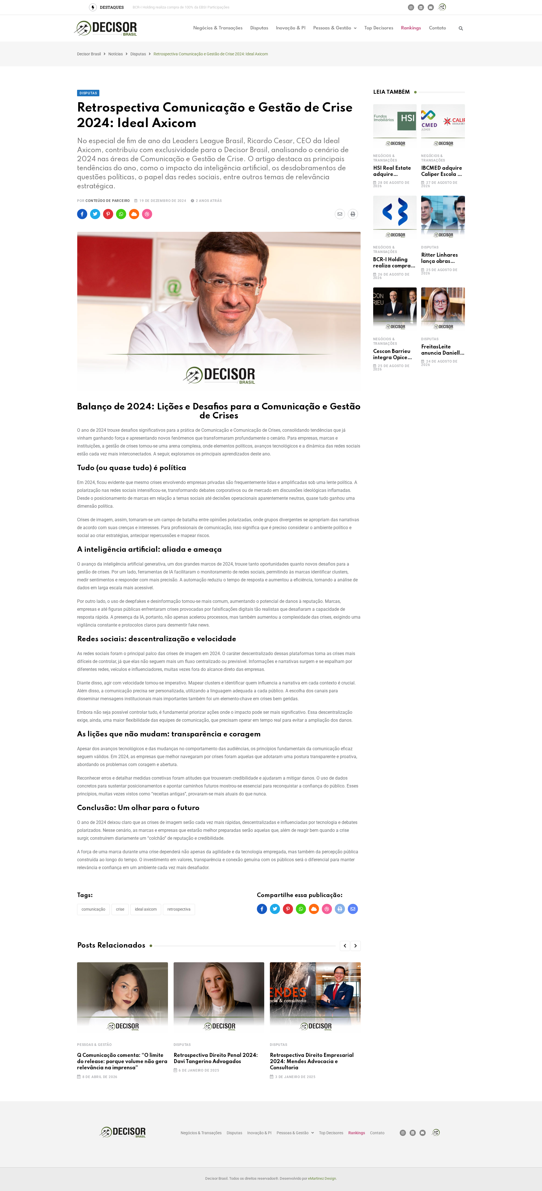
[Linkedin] (421, 7)
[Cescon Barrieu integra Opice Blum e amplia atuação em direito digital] (395, 309)
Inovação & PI (290, 28)
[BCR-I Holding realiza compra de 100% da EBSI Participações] (395, 217)
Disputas (259, 28)
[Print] (353, 214)
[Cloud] (134, 214)
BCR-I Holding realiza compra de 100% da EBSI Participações (181, 7)
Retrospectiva (179, 909)
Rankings (411, 28)
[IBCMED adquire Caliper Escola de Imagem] (443, 126)
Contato (437, 28)
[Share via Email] (340, 214)
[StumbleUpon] (147, 214)
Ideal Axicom (146, 909)
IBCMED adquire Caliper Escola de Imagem (442, 175)
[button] (334, 28)
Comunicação (93, 909)
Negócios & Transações (217, 28)
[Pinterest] (108, 214)
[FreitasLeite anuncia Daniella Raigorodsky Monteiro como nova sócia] (443, 309)
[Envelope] (431, 7)
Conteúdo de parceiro (108, 201)
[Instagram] (411, 7)
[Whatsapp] (121, 214)
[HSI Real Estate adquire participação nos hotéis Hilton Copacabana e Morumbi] (395, 126)
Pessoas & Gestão (332, 28)
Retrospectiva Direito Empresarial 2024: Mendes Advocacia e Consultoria (312, 1062)
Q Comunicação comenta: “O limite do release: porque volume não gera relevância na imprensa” (122, 1062)
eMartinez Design (322, 1178)
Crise (120, 909)
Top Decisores (378, 28)
